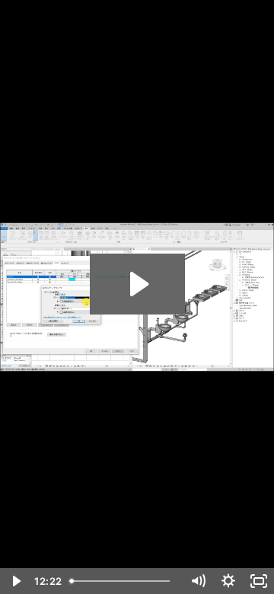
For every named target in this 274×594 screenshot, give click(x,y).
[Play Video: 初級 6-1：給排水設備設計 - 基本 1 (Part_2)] (137, 284)
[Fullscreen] (259, 581)
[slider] (123, 581)
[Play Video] (15, 581)
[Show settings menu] (228, 581)
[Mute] (198, 581)
